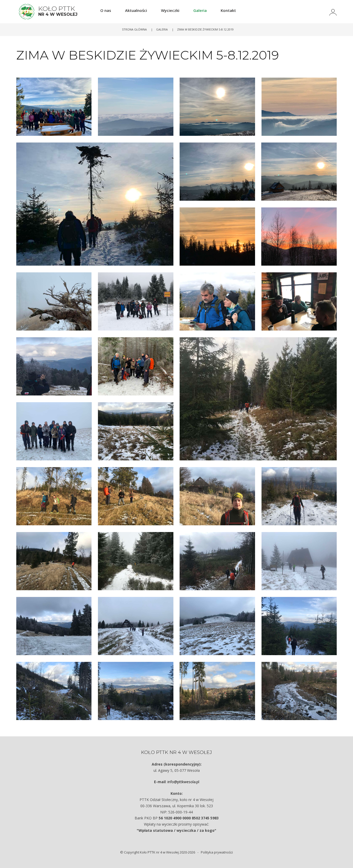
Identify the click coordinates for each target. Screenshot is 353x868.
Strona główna (134, 29)
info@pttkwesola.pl (183, 781)
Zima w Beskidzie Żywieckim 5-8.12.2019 (205, 29)
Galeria (162, 29)
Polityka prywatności (217, 852)
